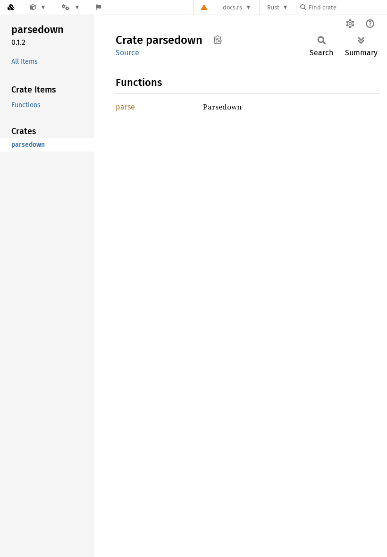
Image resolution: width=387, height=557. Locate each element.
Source (127, 52)
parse (125, 106)
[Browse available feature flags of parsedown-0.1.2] (98, 7)
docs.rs (232, 7)
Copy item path (218, 40)
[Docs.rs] (11, 7)
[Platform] (70, 7)
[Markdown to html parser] (38, 7)
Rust (273, 7)
